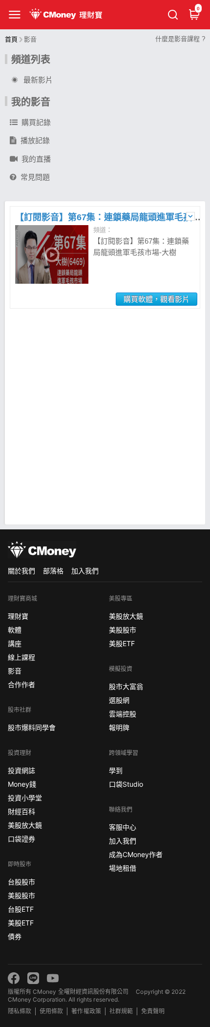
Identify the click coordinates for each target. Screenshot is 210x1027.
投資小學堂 (25, 798)
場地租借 (122, 868)
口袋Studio (126, 784)
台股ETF (21, 909)
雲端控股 (122, 714)
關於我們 (21, 570)
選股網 (119, 700)
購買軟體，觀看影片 (156, 299)
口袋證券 (21, 839)
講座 (14, 643)
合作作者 (21, 684)
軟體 (14, 630)
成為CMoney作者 (136, 854)
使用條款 (51, 1011)
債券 (14, 936)
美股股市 (21, 895)
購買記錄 (36, 122)
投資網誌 (21, 770)
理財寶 (18, 616)
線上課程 (21, 657)
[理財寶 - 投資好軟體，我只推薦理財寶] (66, 14)
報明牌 (119, 727)
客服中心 (122, 827)
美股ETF (21, 923)
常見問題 (35, 177)
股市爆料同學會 (32, 727)
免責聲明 (153, 1011)
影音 (14, 671)
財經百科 (21, 811)
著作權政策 (86, 1011)
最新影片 (38, 80)
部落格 (53, 570)
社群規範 (121, 1011)
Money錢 (22, 784)
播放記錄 (35, 140)
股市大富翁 (126, 686)
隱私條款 (19, 1011)
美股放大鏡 (25, 825)
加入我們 (85, 570)
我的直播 (36, 159)
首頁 (11, 39)
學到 (116, 770)
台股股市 (21, 882)
